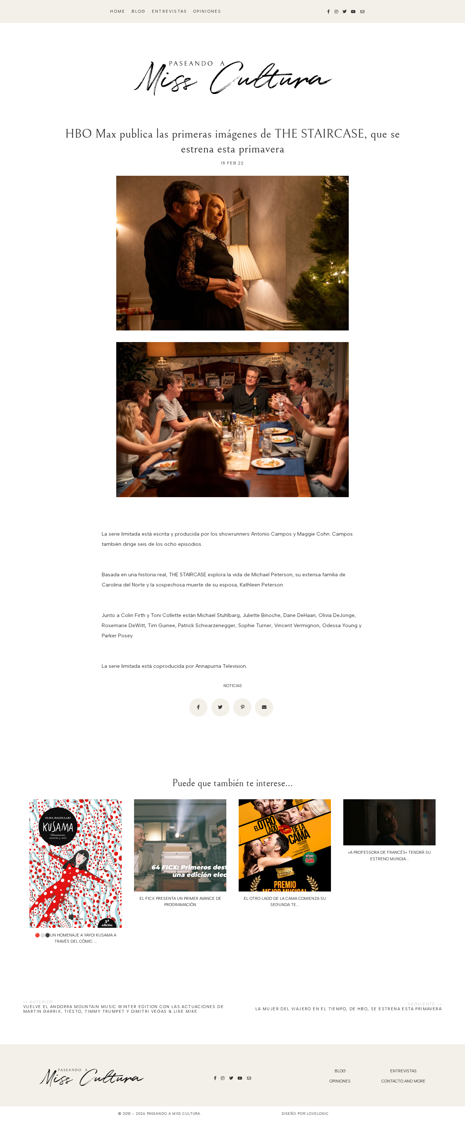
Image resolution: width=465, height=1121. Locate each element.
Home (117, 11)
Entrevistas (169, 11)
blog (139, 11)
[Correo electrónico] (264, 707)
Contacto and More (403, 1081)
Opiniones (207, 11)
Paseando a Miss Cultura (174, 1114)
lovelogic (317, 1114)
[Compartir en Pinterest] (242, 707)
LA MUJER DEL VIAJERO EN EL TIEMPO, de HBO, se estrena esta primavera (348, 1009)
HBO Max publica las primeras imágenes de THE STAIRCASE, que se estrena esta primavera (232, 141)
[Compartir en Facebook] (198, 707)
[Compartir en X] (220, 707)
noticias (232, 685)
